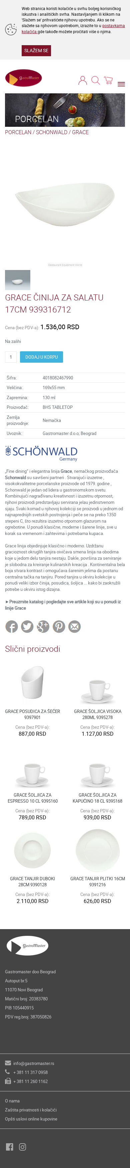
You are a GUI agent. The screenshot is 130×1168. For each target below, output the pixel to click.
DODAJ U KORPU (41, 357)
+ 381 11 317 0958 (30, 1072)
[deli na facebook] (12, 626)
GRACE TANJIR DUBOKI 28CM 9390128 (32, 882)
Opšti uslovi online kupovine (31, 1119)
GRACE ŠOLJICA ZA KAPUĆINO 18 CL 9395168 (97, 798)
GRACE (80, 132)
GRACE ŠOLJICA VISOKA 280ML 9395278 (97, 714)
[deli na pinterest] (59, 626)
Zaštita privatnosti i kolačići (31, 1110)
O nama (12, 1101)
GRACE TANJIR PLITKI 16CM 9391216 (97, 882)
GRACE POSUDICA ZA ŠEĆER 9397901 (32, 714)
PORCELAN (18, 132)
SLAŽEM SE (36, 50)
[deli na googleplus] (43, 626)
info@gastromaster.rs (33, 1063)
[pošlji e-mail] (75, 626)
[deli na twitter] (28, 626)
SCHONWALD (51, 132)
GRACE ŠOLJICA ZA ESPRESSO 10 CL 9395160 (33, 798)
